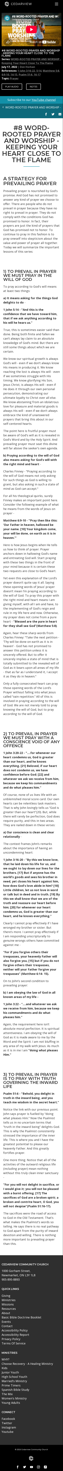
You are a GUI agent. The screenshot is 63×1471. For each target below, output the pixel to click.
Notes (33, 86)
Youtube (7, 1432)
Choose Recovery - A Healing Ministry (27, 1364)
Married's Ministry (14, 1381)
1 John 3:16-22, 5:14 (29, 71)
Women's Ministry (14, 1398)
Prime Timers (11, 1385)
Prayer (14, 78)
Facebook (8, 1419)
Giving (6, 1296)
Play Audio (12, 86)
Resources (9, 1309)
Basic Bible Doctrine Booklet (21, 1317)
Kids (4, 1368)
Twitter (7, 1423)
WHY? (5, 1359)
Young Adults (11, 1403)
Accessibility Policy (15, 1330)
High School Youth (14, 1377)
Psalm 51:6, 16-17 (30, 74)
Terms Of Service (14, 1343)
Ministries (9, 1300)
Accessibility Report (15, 1335)
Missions (8, 1304)
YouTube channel (44, 100)
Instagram (9, 1427)
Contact (7, 1326)
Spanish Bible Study (15, 1390)
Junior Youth (10, 1372)
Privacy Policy (11, 1339)
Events (6, 1322)
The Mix (7, 1394)
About (6, 1313)
